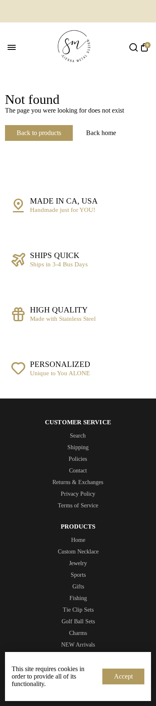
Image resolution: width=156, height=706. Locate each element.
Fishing (78, 598)
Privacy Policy (78, 494)
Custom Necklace (78, 552)
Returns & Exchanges (77, 482)
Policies (78, 459)
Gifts (78, 586)
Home (78, 540)
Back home (101, 132)
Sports (78, 575)
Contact (78, 470)
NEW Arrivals (78, 645)
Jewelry (78, 563)
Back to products (39, 132)
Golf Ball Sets (78, 621)
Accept (123, 676)
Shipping (78, 447)
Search (78, 436)
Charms (78, 633)
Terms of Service (78, 505)
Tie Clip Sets (78, 610)
